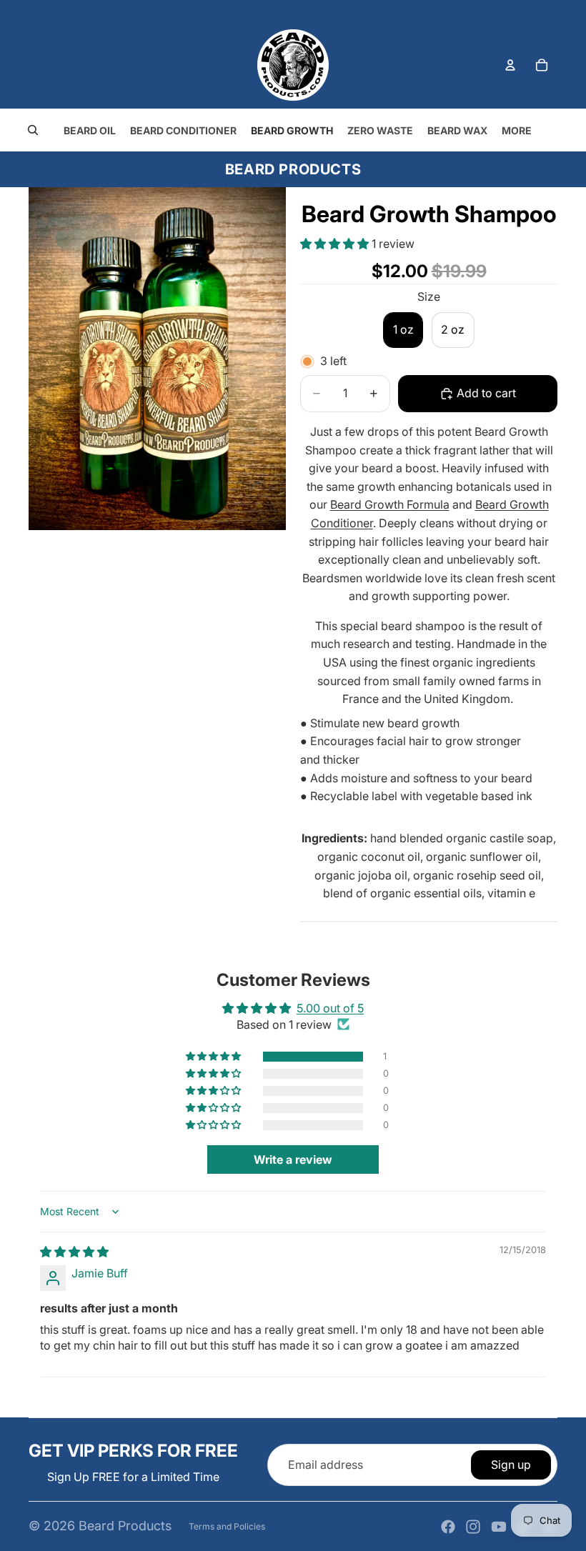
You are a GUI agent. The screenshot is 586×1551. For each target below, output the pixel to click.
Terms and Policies (227, 1526)
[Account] (510, 65)
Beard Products (125, 1525)
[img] (74, 1252)
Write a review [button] (293, 1159)
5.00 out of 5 (330, 1008)
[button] (336, 243)
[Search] (33, 130)
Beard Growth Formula (390, 504)
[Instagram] (473, 1526)
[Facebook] (448, 1526)
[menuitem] (517, 130)
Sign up (511, 1464)
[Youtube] (498, 1526)
